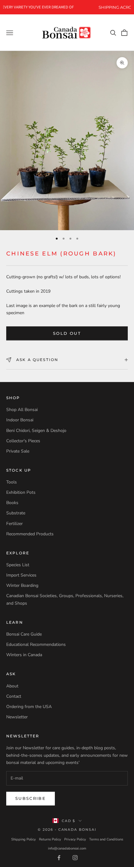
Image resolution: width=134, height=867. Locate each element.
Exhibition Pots (21, 492)
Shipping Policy (23, 839)
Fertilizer (14, 524)
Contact (13, 696)
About (12, 686)
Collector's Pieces (23, 441)
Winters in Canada (24, 655)
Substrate (15, 513)
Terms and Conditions (106, 839)
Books (12, 503)
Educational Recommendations (36, 644)
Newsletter (17, 717)
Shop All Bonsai (22, 410)
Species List (17, 565)
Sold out (67, 333)
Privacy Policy (75, 839)
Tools (11, 482)
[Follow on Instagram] (75, 858)
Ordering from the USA (29, 707)
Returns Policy (50, 839)
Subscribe (30, 798)
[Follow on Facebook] (59, 858)
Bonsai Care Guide (24, 634)
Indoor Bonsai (19, 420)
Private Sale (17, 451)
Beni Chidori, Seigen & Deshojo (36, 431)
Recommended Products (30, 534)
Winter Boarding (22, 585)
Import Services (21, 575)
